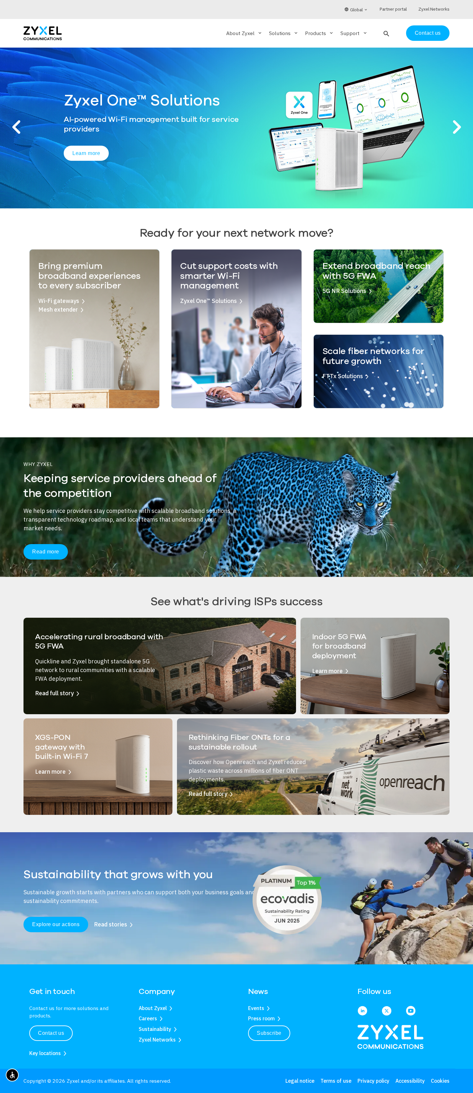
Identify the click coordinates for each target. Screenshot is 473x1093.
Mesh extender (58, 309)
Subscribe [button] (269, 1033)
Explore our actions (55, 924)
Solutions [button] (284, 33)
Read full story (54, 693)
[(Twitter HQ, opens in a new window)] (386, 1011)
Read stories (110, 924)
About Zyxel (153, 1008)
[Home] (42, 32)
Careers (148, 1018)
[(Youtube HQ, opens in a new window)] (410, 1011)
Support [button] (353, 33)
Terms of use (335, 1081)
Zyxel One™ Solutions (208, 301)
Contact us (428, 33)
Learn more (86, 156)
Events (256, 1008)
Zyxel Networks (157, 1039)
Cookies (440, 1081)
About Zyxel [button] (244, 33)
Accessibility (410, 1081)
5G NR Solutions (344, 291)
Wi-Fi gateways (58, 301)
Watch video (142, 157)
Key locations (45, 1053)
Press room (261, 1018)
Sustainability (155, 1029)
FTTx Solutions (342, 376)
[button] (386, 33)
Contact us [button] (51, 1033)
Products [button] (319, 33)
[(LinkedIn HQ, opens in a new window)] (362, 1011)
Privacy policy (373, 1081)
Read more (45, 551)
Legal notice (299, 1081)
